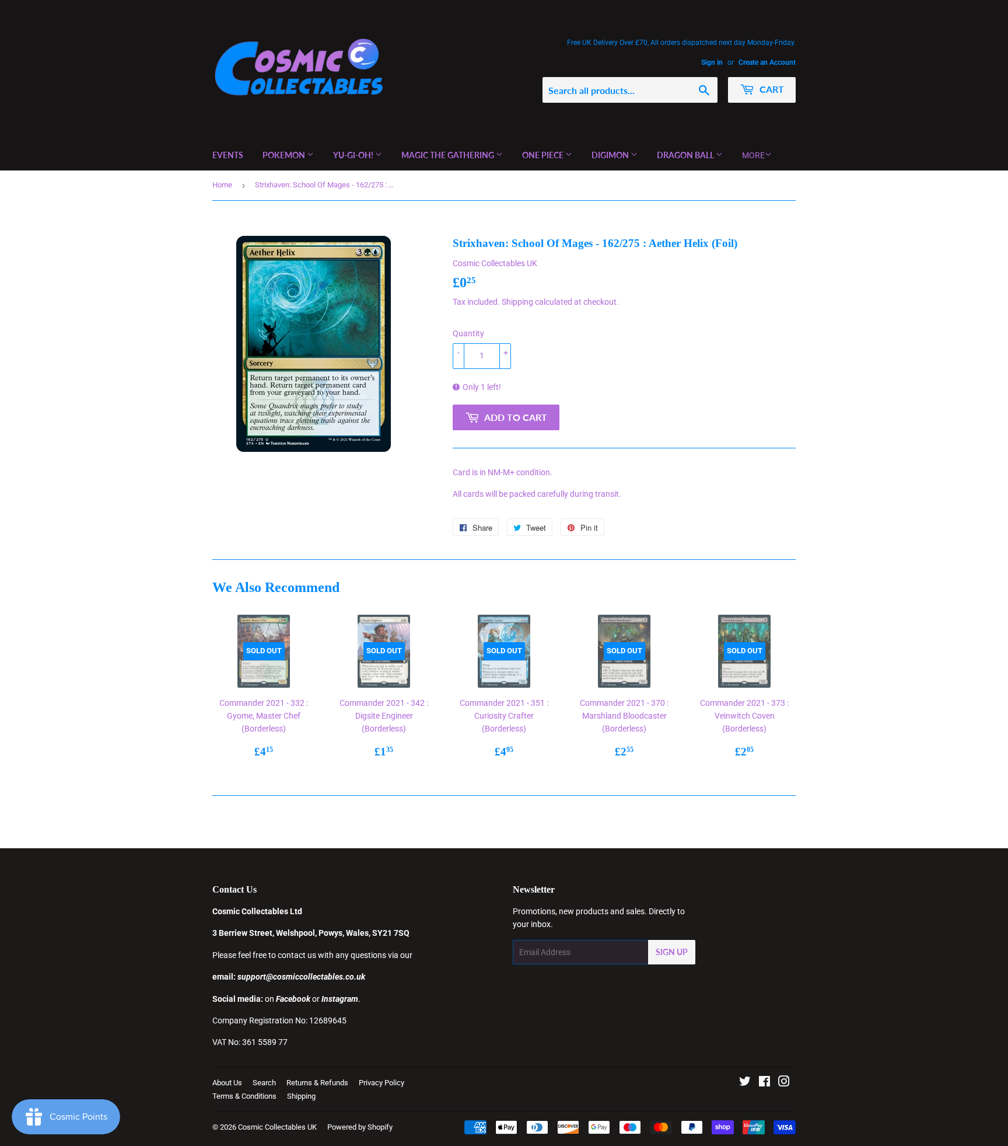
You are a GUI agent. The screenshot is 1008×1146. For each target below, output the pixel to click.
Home (222, 184)
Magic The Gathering (448, 155)
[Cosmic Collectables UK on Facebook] (764, 1083)
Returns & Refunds (317, 1082)
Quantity (468, 333)
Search (264, 1082)
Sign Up (672, 952)
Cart (770, 89)
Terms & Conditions (244, 1096)
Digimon (611, 155)
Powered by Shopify (360, 1127)
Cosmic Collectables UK (277, 1127)
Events (227, 155)
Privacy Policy (381, 1082)
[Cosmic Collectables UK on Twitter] (745, 1083)
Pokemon (284, 155)
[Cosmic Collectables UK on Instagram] (784, 1083)
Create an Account (767, 62)
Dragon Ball (686, 155)
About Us (227, 1082)
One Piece (543, 155)
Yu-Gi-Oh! (354, 155)
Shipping (517, 301)
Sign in (712, 62)
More (753, 155)
